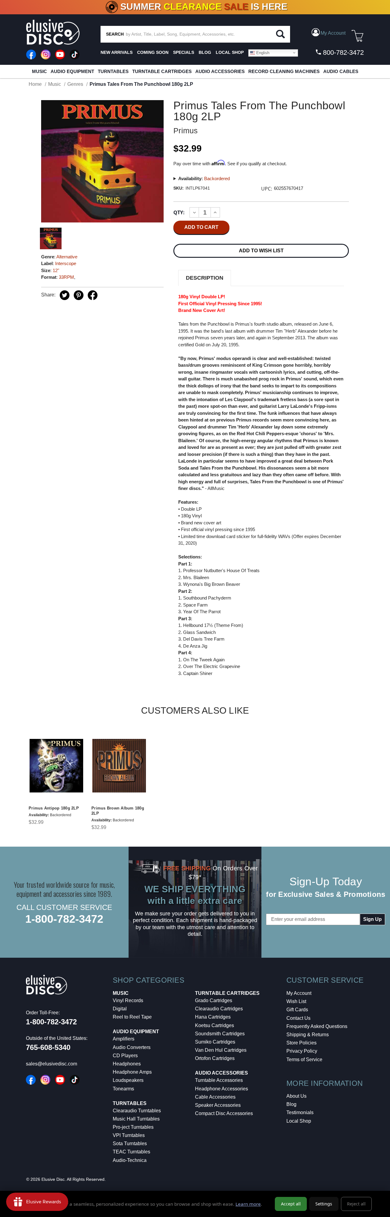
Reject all (356, 1204)
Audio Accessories (220, 71)
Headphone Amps (132, 1072)
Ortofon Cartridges (215, 1058)
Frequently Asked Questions (316, 1026)
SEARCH (115, 34)
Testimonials (300, 1112)
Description (204, 278)
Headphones (127, 1063)
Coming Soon (152, 52)
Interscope (65, 263)
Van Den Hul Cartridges (220, 1050)
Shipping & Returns (307, 1034)
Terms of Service (304, 1059)
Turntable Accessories (219, 1080)
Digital (120, 1008)
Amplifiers (123, 1038)
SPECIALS (183, 52)
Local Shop (298, 1121)
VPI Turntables (129, 1135)
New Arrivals (117, 52)
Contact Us (298, 1018)
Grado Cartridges (213, 1000)
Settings (323, 1204)
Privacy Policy (301, 1051)
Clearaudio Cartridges (219, 1008)
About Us (296, 1096)
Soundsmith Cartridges (220, 1033)
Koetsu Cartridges (214, 1025)
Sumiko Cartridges (215, 1041)
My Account (298, 993)
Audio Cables (340, 71)
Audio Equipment (72, 71)
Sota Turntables (130, 1143)
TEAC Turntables (131, 1151)
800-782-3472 (342, 52)
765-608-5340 (48, 1047)
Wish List (296, 1001)
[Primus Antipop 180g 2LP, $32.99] (56, 765)
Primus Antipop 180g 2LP (54, 808)
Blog (291, 1104)
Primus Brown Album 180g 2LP (117, 811)
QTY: (179, 212)
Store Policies (301, 1042)
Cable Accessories (215, 1097)
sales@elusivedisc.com (51, 1063)
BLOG (205, 52)
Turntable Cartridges (162, 71)
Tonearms (123, 1088)
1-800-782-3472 (64, 919)
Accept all (291, 1204)
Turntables (113, 71)
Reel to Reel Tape (132, 1016)
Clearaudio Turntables (137, 1110)
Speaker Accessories (218, 1105)
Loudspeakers (128, 1080)
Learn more (248, 1204)
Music (39, 71)
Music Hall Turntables (136, 1118)
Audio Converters (132, 1047)
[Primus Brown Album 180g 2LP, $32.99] (119, 765)
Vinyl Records (128, 1000)
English (262, 52)
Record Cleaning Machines (284, 71)
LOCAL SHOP (230, 52)
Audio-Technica (130, 1160)
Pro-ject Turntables (133, 1127)
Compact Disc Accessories (224, 1113)
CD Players (125, 1055)
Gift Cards (297, 1009)
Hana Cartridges (213, 1016)
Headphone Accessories (221, 1088)
